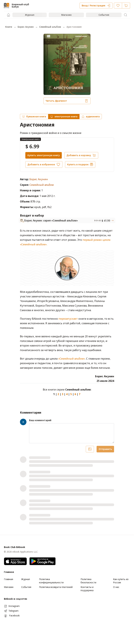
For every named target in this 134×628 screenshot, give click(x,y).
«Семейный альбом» (71, 358)
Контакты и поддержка (87, 588)
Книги (8, 26)
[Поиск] (125, 15)
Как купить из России (120, 581)
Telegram (13, 610)
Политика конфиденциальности (51, 581)
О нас (116, 587)
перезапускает (68, 318)
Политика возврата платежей (56, 587)
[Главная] (8, 15)
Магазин (66, 14)
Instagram (14, 606)
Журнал (29, 14)
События (104, 14)
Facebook (14, 615)
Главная (8, 579)
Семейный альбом (50, 26)
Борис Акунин (26, 26)
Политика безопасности (88, 581)
